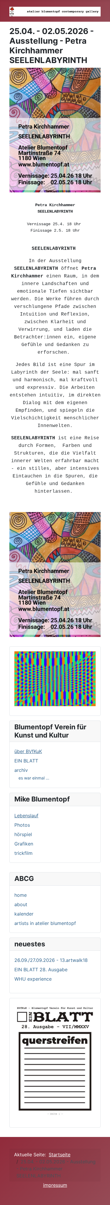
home (20, 895)
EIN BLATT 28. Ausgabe (40, 969)
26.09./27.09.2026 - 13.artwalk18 (51, 960)
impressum (55, 1185)
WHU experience (33, 979)
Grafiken (23, 844)
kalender (23, 914)
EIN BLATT (26, 761)
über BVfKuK (28, 751)
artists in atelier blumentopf (45, 923)
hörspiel (23, 834)
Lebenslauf (26, 815)
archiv (21, 770)
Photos (22, 825)
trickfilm (23, 853)
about (20, 904)
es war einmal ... (33, 777)
